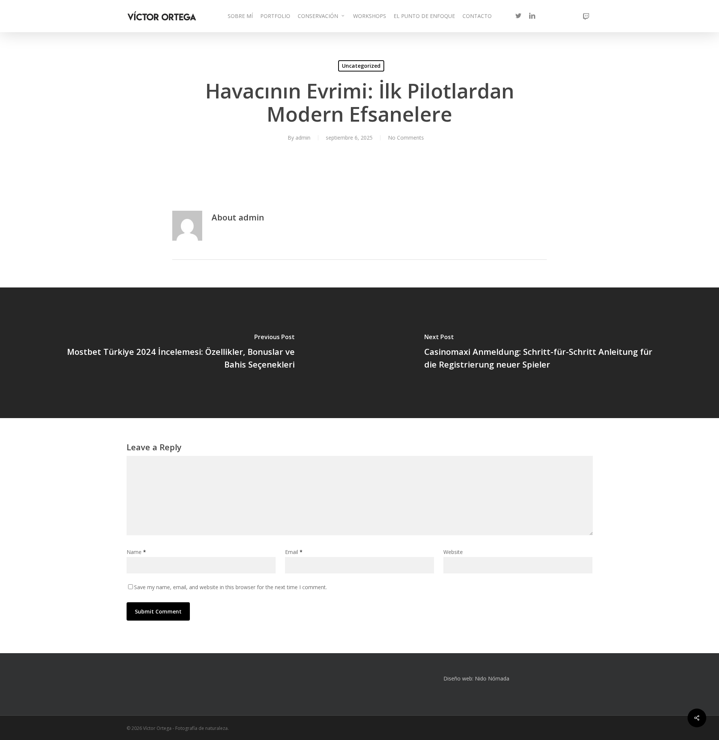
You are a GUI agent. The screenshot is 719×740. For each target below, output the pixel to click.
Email (294, 551)
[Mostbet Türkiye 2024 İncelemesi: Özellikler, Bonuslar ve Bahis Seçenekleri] (180, 352)
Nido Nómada (492, 678)
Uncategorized (361, 65)
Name (136, 551)
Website (453, 551)
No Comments (406, 137)
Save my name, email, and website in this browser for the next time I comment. (230, 587)
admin (302, 137)
